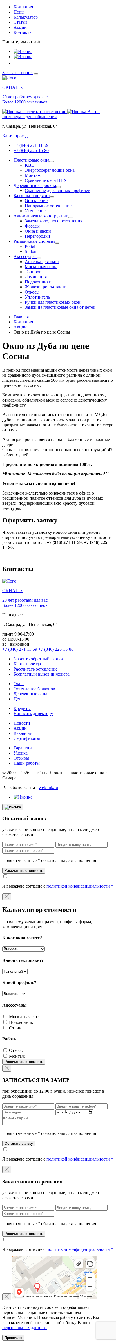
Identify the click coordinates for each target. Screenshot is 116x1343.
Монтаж (33, 175)
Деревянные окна (30, 693)
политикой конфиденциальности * (79, 886)
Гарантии (23, 748)
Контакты (23, 32)
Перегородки (37, 236)
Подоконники (38, 281)
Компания (23, 7)
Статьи (20, 22)
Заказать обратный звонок (39, 658)
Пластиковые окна (31, 160)
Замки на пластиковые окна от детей (60, 307)
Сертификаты (27, 738)
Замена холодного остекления (53, 221)
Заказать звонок (17, 72)
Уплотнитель (37, 297)
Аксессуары (25, 256)
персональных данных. (24, 1327)
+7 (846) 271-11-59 (31, 145)
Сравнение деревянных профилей (57, 190)
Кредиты (22, 708)
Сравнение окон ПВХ (46, 180)
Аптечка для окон (42, 261)
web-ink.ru (48, 787)
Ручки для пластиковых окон (53, 302)
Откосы (32, 292)
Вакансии (23, 733)
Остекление (36, 200)
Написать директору (33, 713)
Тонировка (35, 271)
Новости (22, 723)
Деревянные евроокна (35, 185)
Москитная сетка (41, 266)
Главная (21, 316)
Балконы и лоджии (32, 195)
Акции (20, 27)
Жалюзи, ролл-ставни (45, 287)
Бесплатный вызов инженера (42, 674)
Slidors (31, 251)
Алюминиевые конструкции (41, 215)
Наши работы (27, 763)
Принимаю (13, 1338)
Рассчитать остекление (35, 669)
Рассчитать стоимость (24, 870)
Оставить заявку (19, 1143)
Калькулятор (26, 17)
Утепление (35, 210)
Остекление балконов (34, 688)
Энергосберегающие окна (50, 170)
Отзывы (21, 758)
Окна (19, 683)
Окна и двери (38, 231)
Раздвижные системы (34, 241)
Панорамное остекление (48, 205)
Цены (19, 12)
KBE (29, 165)
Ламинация (36, 276)
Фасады (32, 226)
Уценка (21, 753)
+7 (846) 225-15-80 (31, 150)
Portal (30, 246)
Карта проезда (16, 135)
